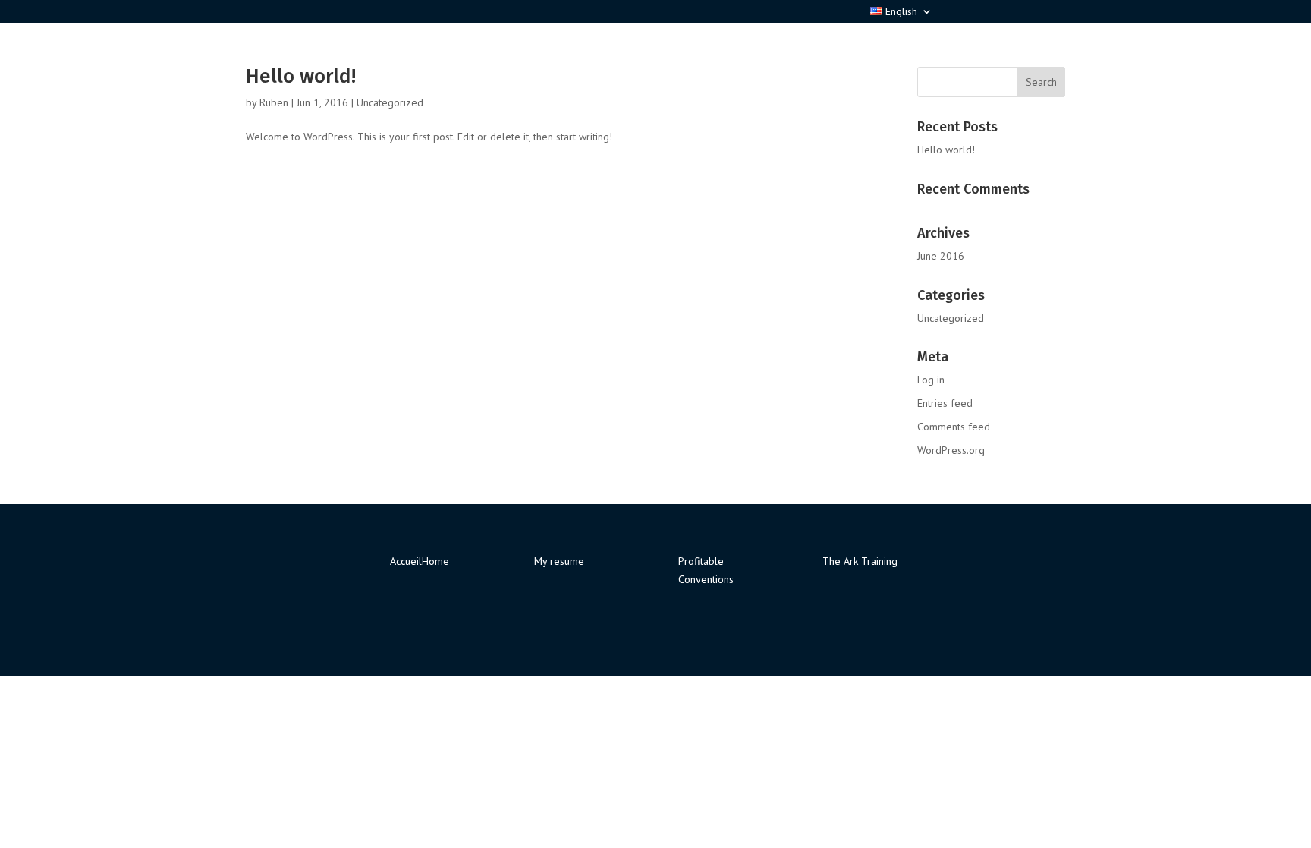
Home (435, 561)
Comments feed (953, 426)
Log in (931, 379)
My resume (559, 561)
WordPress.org (951, 450)
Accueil (406, 561)
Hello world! (301, 76)
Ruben (273, 102)
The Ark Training (860, 561)
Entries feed (945, 403)
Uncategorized (390, 102)
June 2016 (940, 256)
